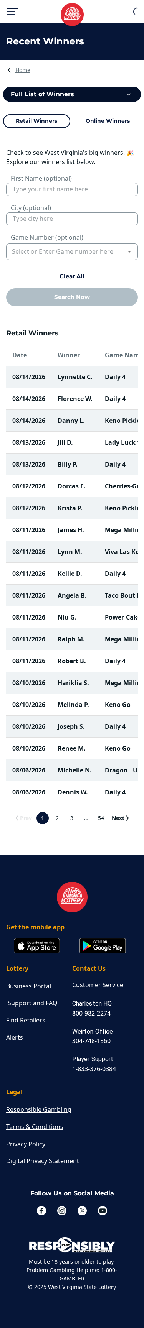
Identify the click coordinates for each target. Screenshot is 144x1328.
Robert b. (72, 661)
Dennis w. (73, 792)
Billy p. (68, 464)
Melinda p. (73, 704)
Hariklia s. (73, 683)
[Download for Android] (102, 946)
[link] (22, 70)
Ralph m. (71, 639)
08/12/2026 (28, 486)
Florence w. (75, 398)
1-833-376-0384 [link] (94, 1069)
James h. (71, 530)
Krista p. (70, 508)
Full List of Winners (42, 94)
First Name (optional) (41, 178)
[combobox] (66, 251)
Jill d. (65, 442)
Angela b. (72, 595)
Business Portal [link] (28, 986)
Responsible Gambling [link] (38, 1109)
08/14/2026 (28, 377)
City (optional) (31, 208)
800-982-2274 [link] (91, 1013)
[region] (72, 121)
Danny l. (71, 420)
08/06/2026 (28, 770)
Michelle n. (75, 770)
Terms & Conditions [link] (34, 1127)
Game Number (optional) (47, 237)
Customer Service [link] (97, 985)
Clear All (72, 276)
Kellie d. (70, 573)
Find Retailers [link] (25, 1020)
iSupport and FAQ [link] (32, 1003)
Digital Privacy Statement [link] (42, 1161)
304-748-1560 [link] (91, 1041)
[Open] (129, 251)
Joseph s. (71, 726)
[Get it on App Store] (37, 946)
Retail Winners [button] (36, 120)
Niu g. (67, 617)
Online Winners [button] (108, 120)
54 (101, 818)
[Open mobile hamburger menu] (12, 11)
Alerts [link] (14, 1037)
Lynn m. (70, 551)
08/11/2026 (28, 530)
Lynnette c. (75, 377)
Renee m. (72, 748)
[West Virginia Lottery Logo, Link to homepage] (72, 14)
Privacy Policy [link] (25, 1144)
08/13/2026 (28, 442)
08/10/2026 (28, 683)
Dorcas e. (72, 486)
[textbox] (72, 189)
